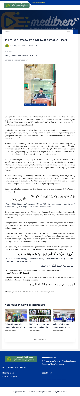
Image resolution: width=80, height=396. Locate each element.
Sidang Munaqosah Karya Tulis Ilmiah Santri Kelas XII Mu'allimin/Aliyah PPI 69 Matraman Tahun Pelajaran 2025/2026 (15, 326)
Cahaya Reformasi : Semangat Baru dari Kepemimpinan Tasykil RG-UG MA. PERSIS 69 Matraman (63, 326)
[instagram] (54, 377)
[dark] (72, 7)
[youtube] (64, 377)
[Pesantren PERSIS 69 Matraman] (16, 5)
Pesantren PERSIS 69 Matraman (39, 392)
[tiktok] (59, 377)
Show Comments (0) (40, 339)
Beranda (7, 32)
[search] (69, 7)
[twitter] (49, 377)
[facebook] (44, 377)
